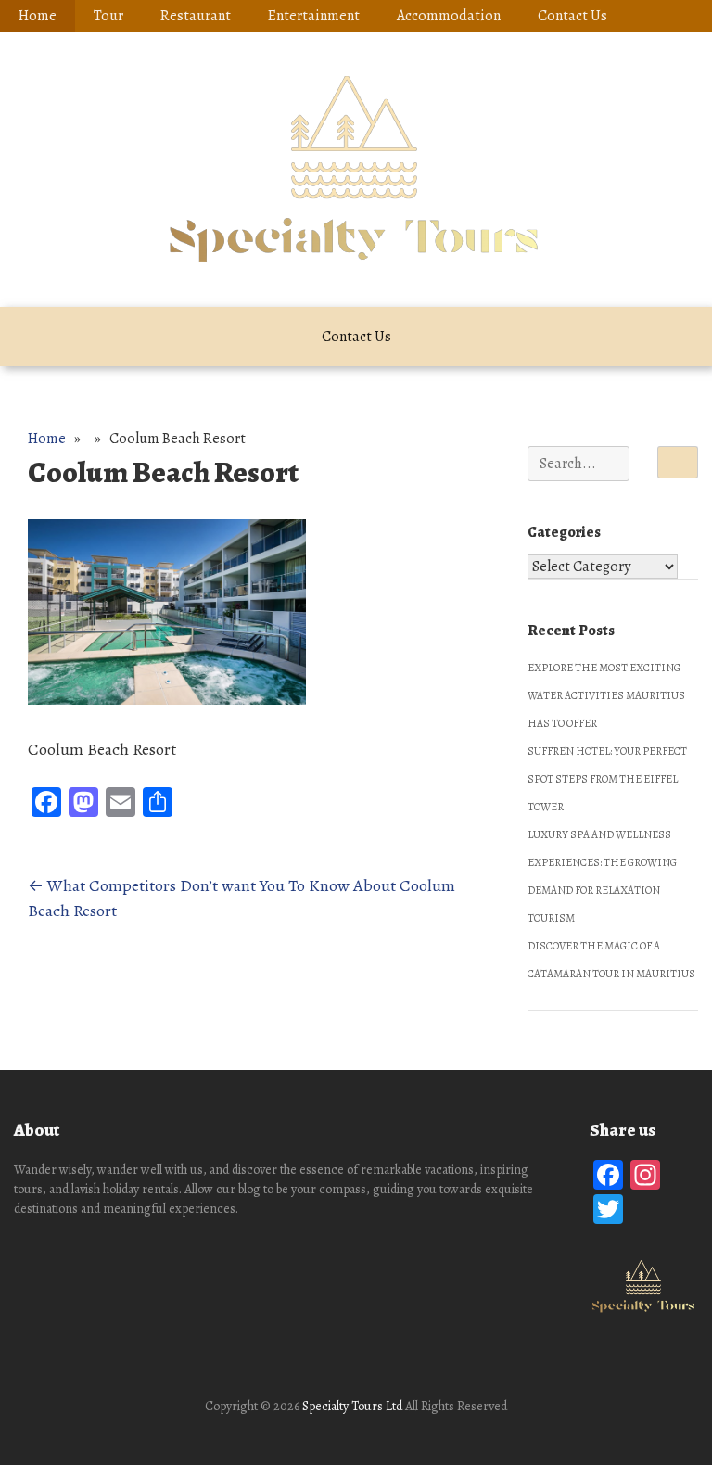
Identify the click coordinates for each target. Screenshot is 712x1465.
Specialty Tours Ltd (352, 1406)
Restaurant (195, 16)
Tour (108, 16)
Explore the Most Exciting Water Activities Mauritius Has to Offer (606, 695)
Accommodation (449, 16)
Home (38, 16)
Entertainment (314, 16)
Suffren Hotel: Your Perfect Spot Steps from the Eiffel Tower (607, 779)
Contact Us (572, 16)
